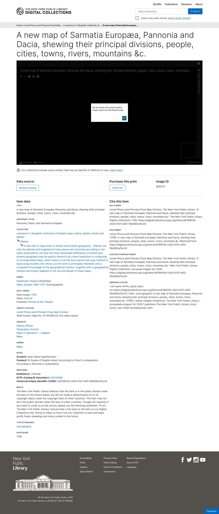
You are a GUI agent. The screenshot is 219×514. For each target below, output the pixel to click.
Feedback (212, 511)
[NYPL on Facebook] (182, 459)
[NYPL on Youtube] (202, 459)
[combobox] (162, 11)
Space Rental (86, 471)
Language (131, 467)
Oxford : (28, 298)
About (198, 4)
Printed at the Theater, (40, 301)
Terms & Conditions (113, 467)
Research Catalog (27, 188)
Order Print (117, 188)
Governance (109, 471)
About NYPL (133, 462)
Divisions (186, 4)
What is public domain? (179, 18)
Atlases (24, 241)
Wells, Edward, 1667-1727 (31, 284)
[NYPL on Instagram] (196, 459)
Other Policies (110, 462)
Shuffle (157, 4)
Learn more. (116, 170)
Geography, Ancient (28, 329)
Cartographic (24, 426)
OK (124, 118)
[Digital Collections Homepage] (44, 11)
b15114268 (56, 377)
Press (82, 462)
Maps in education (27, 332)
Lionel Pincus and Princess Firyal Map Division (43, 311)
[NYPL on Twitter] (189, 459)
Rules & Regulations (136, 458)
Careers (83, 467)
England (45, 332)
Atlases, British (25, 325)
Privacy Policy (110, 458)
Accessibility (86, 458)
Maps (20, 336)
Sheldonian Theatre (27, 280)
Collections (171, 4)
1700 (33, 294)
